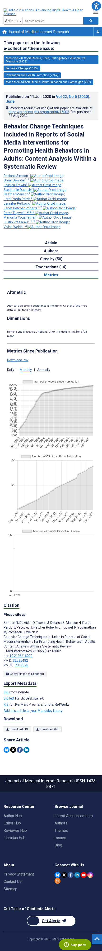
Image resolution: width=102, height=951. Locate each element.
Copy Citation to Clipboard (26, 674)
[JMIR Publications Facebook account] (71, 875)
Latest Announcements (74, 816)
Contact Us (13, 881)
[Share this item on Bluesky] (6, 750)
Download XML (49, 729)
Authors (61, 823)
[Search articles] (90, 21)
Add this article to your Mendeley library (33, 711)
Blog (58, 845)
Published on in (48, 99)
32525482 (20, 660)
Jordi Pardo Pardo (18, 199)
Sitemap (10, 889)
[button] (96, 5)
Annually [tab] (43, 370)
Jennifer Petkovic (18, 203)
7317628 (21, 665)
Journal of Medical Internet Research (38, 32)
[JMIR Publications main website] (44, 12)
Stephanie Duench (18, 190)
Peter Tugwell (19, 213)
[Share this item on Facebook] (20, 750)
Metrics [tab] (51, 275)
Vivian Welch (15, 227)
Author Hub (13, 816)
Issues (60, 838)
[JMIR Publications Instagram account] (90, 875)
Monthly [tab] (26, 370)
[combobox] (53, 21)
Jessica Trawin (16, 185)
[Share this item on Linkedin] (26, 750)
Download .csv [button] (17, 360)
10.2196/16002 (20, 656)
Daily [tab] (10, 370)
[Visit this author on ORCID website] (46, 176)
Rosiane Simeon (17, 176)
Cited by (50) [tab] (51, 259)
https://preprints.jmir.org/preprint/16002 (39, 112)
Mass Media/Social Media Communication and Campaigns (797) (48, 82)
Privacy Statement (19, 874)
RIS (6, 704)
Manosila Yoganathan (21, 217)
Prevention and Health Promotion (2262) (32, 75)
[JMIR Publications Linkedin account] (77, 875)
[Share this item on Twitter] (13, 750)
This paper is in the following (32, 45)
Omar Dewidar (17, 180)
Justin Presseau (19, 222)
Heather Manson (17, 194)
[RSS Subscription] (57, 881)
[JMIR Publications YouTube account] (84, 875)
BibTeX (9, 698)
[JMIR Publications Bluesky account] (57, 875)
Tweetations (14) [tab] (51, 267)
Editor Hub (12, 823)
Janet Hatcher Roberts (23, 208)
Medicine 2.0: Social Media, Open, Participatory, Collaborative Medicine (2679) (45, 60)
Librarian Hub (14, 838)
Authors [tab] (51, 251)
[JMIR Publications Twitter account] (64, 875)
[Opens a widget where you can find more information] (75, 945)
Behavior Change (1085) (22, 68)
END (7, 692)
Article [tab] (51, 243)
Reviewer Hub (15, 830)
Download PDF (18, 729)
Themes (61, 830)
